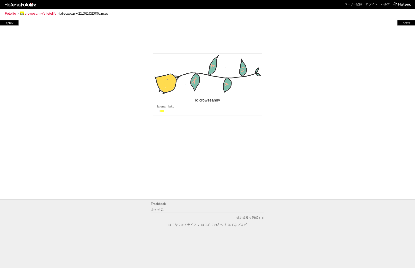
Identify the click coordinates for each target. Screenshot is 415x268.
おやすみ (157, 209)
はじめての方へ (212, 224)
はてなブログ (237, 224)
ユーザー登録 (353, 4)
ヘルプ (385, 4)
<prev (9, 23)
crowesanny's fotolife (40, 13)
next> (407, 23)
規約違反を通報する (250, 218)
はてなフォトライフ (182, 224)
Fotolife (10, 13)
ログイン (371, 4)
